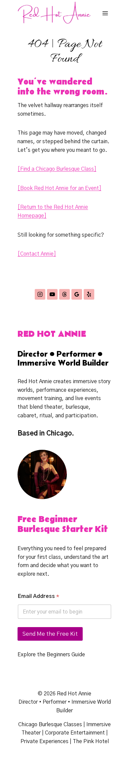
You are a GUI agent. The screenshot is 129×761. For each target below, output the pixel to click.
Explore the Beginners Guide (51, 654)
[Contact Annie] (37, 254)
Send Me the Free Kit (50, 634)
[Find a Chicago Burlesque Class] (57, 169)
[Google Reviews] (76, 294)
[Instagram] (40, 294)
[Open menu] (105, 13)
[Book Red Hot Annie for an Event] (59, 188)
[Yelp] (89, 294)
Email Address (38, 596)
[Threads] (64, 294)
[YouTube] (52, 294)
